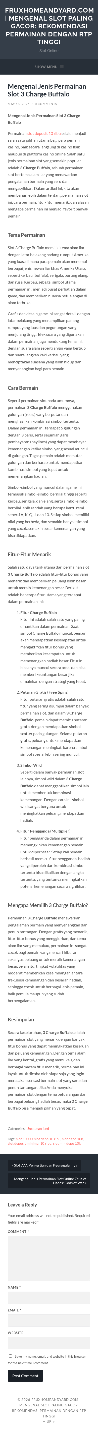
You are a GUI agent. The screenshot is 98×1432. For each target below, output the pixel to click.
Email (14, 1310)
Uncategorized (37, 1129)
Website (15, 1333)
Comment (18, 1232)
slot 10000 (24, 1139)
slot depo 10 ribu (47, 1139)
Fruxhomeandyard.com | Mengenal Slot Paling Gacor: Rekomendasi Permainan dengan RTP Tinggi (49, 26)
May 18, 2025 (19, 104)
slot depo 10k (72, 1139)
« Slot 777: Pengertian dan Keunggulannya (44, 1165)
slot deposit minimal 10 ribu (30, 1143)
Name (14, 1287)
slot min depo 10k (67, 1143)
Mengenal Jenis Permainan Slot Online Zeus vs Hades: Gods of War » (50, 1181)
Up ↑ (51, 1421)
